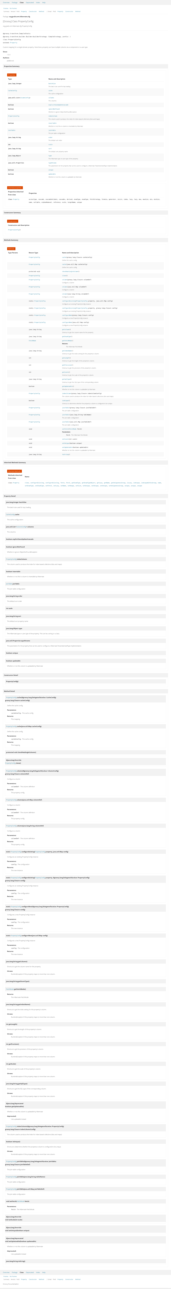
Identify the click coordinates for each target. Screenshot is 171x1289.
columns (51, 98)
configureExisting (69, 301)
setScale (65, 439)
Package (14, 2)
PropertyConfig (13, 116)
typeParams (52, 163)
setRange (71, 486)
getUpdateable (67, 386)
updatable (52, 174)
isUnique (65, 400)
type (50, 156)
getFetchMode (67, 340)
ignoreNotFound (54, 109)
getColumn (65, 329)
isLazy (129, 483)
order (50, 137)
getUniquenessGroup (118, 483)
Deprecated (30, 2)
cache (50, 90)
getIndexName (67, 351)
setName (63, 486)
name (159, 483)
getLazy (99, 483)
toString (65, 454)
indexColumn (52, 116)
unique (50, 170)
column (64, 279)
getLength (65, 358)
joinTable (52, 130)
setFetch (65, 429)
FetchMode (32, 340)
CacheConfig (12, 90)
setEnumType (29, 486)
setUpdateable (67, 447)
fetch (62, 483)
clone (64, 275)
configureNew (67, 315)
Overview (6, 2)
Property (24, 11)
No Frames (13, 8)
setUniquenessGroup (116, 486)
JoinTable (11, 130)
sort (50, 148)
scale (50, 144)
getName (107, 483)
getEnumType (66, 336)
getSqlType (66, 379)
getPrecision (67, 365)
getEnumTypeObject (88, 483)
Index (38, 2)
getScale (65, 372)
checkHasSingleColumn (70, 271)
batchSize (52, 83)
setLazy (56, 486)
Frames (5, 8)
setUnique (65, 443)
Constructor (33, 11)
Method (41, 11)
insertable (52, 123)
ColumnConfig (24, 98)
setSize (78, 486)
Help (43, 2)
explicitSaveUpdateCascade (58, 105)
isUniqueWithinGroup (148, 483)
